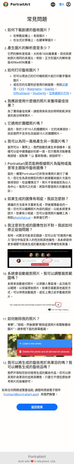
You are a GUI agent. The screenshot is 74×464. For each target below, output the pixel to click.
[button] (53, 4)
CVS (21, 89)
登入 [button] (62, 4)
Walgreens (34, 89)
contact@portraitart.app (21, 394)
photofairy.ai (22, 218)
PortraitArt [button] (19, 4)
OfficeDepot (21, 93)
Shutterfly (39, 93)
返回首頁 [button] (37, 407)
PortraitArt (37, 456)
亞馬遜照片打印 (59, 93)
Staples (49, 89)
